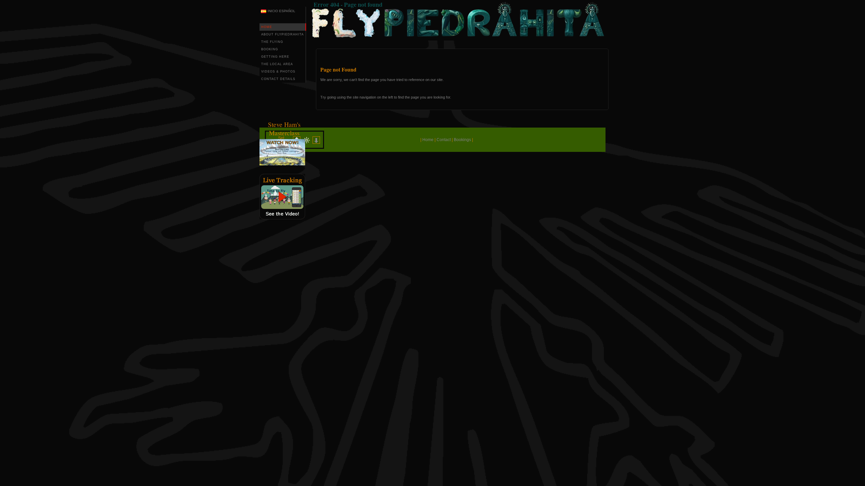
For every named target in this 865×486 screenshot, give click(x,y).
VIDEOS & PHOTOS (278, 71)
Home (428, 139)
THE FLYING (272, 42)
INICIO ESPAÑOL (281, 11)
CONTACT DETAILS (278, 79)
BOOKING (269, 49)
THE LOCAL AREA (277, 64)
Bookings (462, 139)
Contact (444, 139)
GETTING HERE (275, 56)
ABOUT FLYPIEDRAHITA (282, 34)
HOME (266, 27)
